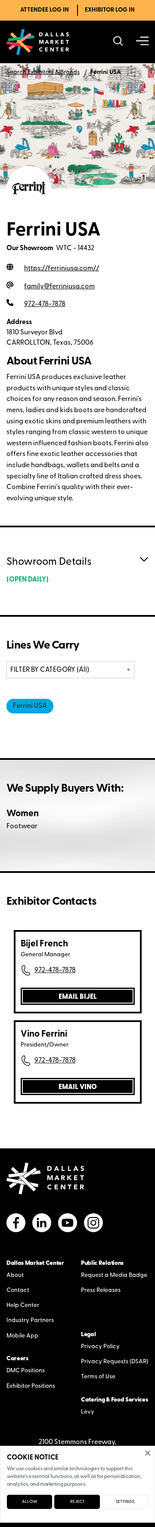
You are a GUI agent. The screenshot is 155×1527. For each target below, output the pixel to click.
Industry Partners (30, 1320)
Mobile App (22, 1336)
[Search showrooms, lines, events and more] (118, 42)
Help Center (22, 1305)
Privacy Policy (100, 1346)
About (15, 1275)
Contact (17, 1290)
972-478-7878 (55, 970)
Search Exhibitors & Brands (43, 72)
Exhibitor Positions (30, 1386)
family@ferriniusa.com (59, 286)
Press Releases (101, 1290)
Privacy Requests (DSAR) (114, 1362)
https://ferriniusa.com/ (61, 268)
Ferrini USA (30, 706)
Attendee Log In (44, 10)
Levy (87, 1412)
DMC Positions (25, 1371)
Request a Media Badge (114, 1275)
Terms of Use (98, 1377)
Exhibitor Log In (110, 10)
